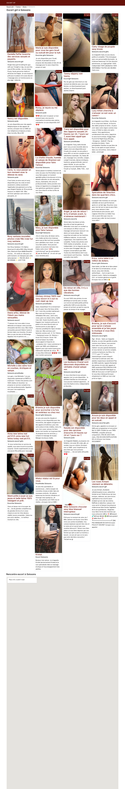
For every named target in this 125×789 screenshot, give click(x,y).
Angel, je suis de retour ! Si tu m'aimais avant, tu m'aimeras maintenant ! (75, 214)
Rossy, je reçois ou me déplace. (46, 108)
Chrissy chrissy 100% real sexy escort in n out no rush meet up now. (48, 298)
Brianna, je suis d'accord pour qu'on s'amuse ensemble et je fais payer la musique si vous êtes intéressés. (104, 328)
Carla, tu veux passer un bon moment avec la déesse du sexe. (19, 172)
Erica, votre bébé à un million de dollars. (102, 259)
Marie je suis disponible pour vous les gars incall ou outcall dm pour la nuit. (48, 50)
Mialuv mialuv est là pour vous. (48, 479)
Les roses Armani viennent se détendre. (102, 482)
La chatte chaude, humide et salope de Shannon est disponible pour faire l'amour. (48, 161)
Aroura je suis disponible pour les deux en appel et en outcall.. (104, 417)
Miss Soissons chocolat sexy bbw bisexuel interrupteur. (75, 509)
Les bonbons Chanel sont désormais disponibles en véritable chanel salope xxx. (76, 366)
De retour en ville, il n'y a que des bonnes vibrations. (76, 290)
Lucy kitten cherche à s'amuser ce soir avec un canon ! (104, 113)
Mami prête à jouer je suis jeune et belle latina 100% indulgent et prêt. (20, 498)
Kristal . (39, 554)
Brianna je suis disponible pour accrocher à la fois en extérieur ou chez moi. (48, 410)
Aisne (25, 7)
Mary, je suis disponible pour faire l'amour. (47, 228)
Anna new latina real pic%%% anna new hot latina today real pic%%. (19, 436)
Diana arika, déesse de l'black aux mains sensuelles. (18, 315)
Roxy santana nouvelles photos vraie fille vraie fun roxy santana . (20, 238)
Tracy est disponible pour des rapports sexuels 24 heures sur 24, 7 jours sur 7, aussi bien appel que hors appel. (76, 134)
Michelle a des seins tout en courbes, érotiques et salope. (20, 368)
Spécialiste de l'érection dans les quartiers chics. (104, 193)
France (18, 7)
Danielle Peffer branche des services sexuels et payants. (19, 56)
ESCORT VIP (11, 3)
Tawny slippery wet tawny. (73, 74)
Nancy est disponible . (18, 118)
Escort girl (10, 7)
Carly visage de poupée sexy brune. (103, 47)
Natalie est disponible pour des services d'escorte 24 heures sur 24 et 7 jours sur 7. (75, 431)
